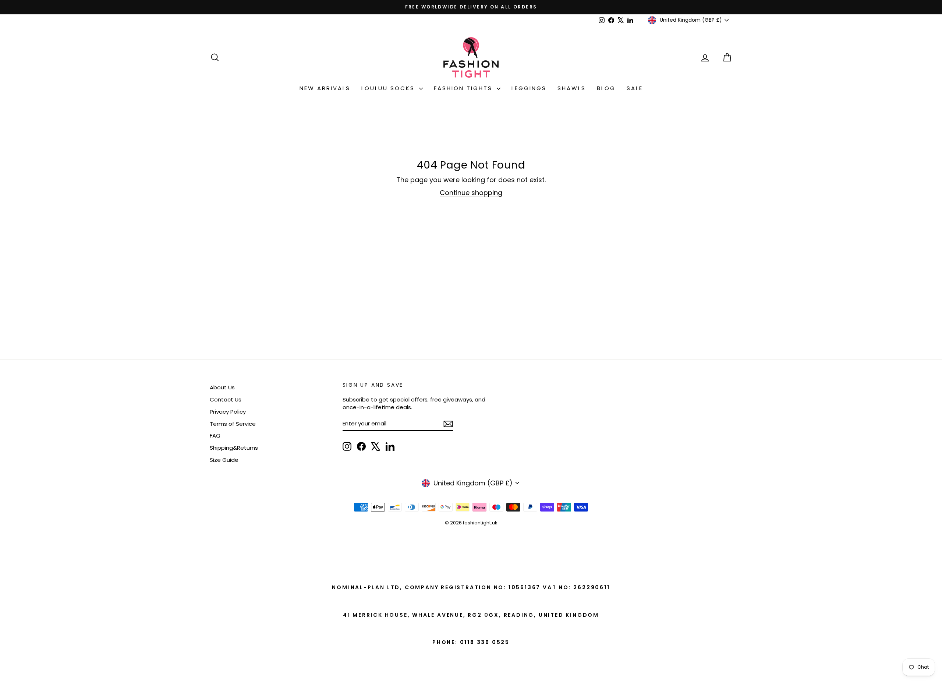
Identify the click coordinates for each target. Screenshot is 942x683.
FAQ (215, 435)
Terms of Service (233, 424)
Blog (606, 88)
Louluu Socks (389, 88)
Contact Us (225, 399)
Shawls (571, 88)
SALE (635, 88)
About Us (222, 387)
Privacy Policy (228, 411)
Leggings (528, 88)
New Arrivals (325, 88)
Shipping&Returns (234, 448)
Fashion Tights (464, 88)
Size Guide (224, 460)
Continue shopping (471, 192)
